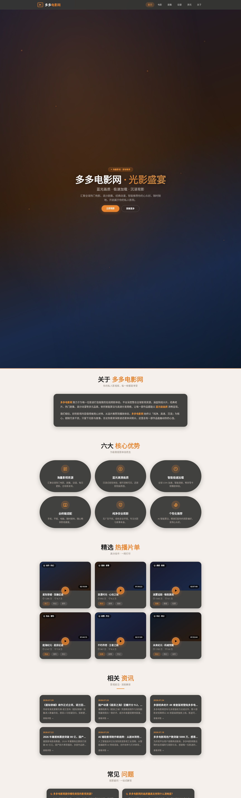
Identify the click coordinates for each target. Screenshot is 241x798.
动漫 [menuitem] (179, 4)
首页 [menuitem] (150, 4)
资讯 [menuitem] (189, 4)
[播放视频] (65, 590)
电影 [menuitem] (160, 4)
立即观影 (110, 208)
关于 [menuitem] (199, 4)
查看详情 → (48, 718)
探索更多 (130, 208)
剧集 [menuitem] (170, 4)
